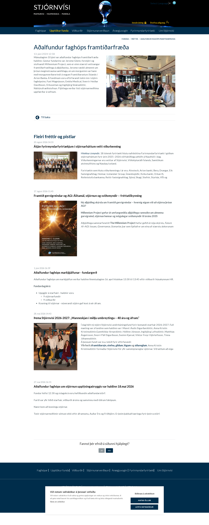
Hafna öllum (144, 500)
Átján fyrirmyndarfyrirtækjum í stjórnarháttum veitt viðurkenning (77, 146)
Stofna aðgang (157, 22)
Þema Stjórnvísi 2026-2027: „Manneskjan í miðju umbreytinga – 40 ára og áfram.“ (86, 318)
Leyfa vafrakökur (144, 507)
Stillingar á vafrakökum (144, 493)
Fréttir (134, 39)
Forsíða (125, 39)
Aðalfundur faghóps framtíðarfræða (157, 39)
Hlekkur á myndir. (90, 153)
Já (102, 450)
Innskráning (138, 22)
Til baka (45, 117)
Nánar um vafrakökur (57, 502)
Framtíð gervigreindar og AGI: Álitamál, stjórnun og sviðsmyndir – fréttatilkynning (88, 195)
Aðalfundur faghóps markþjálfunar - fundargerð (65, 272)
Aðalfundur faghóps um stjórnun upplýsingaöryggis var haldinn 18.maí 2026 (84, 386)
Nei (109, 450)
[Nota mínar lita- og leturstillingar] (174, 2)
